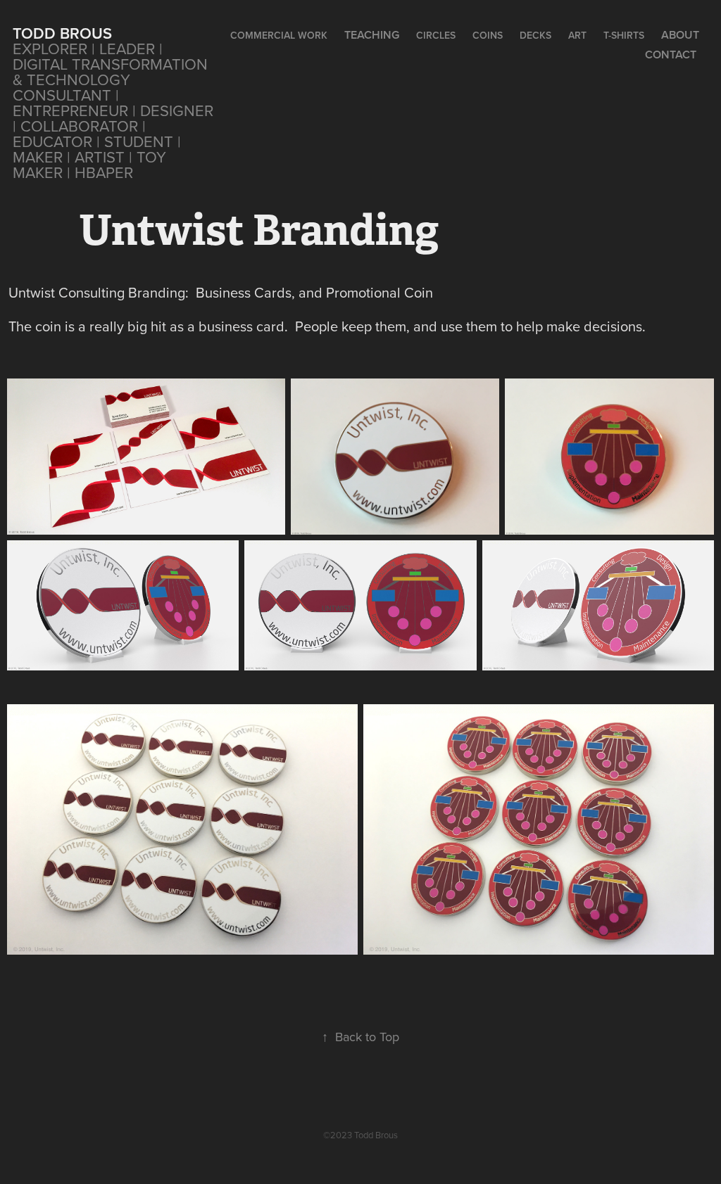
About (680, 35)
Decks (535, 35)
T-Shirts (623, 35)
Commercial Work (278, 35)
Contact (670, 54)
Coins (487, 35)
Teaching (371, 35)
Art (577, 35)
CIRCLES (436, 35)
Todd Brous (62, 33)
